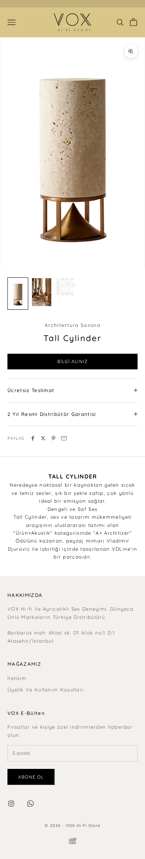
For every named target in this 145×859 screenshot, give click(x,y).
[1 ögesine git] (17, 293)
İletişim (16, 678)
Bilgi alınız (72, 361)
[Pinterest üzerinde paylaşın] (54, 438)
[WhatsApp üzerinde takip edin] (30, 803)
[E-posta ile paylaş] (64, 438)
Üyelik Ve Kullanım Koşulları (45, 690)
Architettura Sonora (72, 325)
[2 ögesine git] (41, 292)
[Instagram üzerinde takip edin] (11, 803)
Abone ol (31, 777)
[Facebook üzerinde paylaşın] (33, 438)
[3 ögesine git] (65, 286)
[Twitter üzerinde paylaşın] (43, 438)
